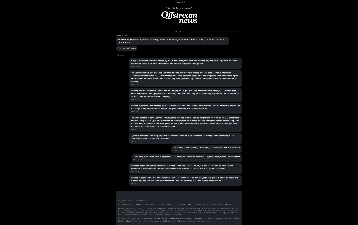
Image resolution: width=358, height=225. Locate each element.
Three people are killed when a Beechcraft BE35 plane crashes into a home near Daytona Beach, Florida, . (186, 156)
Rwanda (125, 42)
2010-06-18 (179, 31)
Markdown (182, 204)
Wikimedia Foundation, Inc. (129, 221)
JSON (195, 204)
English (177, 2)
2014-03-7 (177, 151)
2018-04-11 (135, 142)
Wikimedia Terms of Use (157, 219)
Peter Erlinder (188, 39)
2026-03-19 (135, 67)
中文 (183, 2)
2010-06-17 (135, 184)
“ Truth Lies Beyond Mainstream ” (179, 8)
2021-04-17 (135, 130)
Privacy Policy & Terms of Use (187, 219)
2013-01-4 (137, 160)
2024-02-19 (135, 112)
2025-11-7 (135, 85)
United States (121, 35)
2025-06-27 (135, 100)
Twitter (228, 204)
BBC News (131, 48)
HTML (190, 204)
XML (204, 204)
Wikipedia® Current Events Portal (170, 208)
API (168, 204)
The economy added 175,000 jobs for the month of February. (206, 147)
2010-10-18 (135, 172)
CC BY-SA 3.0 (138, 204)
